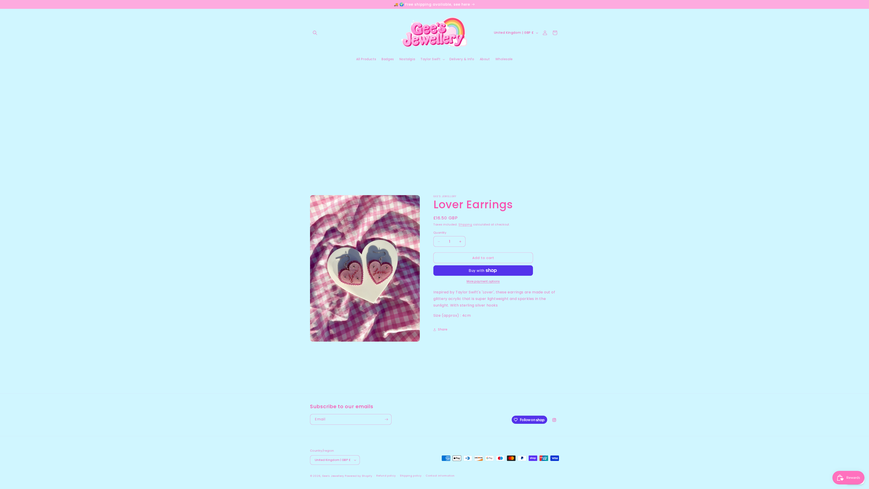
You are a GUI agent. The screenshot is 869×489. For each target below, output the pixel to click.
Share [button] (443, 329)
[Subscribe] (386, 419)
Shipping (465, 224)
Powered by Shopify (358, 476)
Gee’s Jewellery (333, 476)
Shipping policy (411, 475)
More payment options (483, 281)
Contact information (440, 475)
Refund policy (386, 475)
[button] (315, 33)
